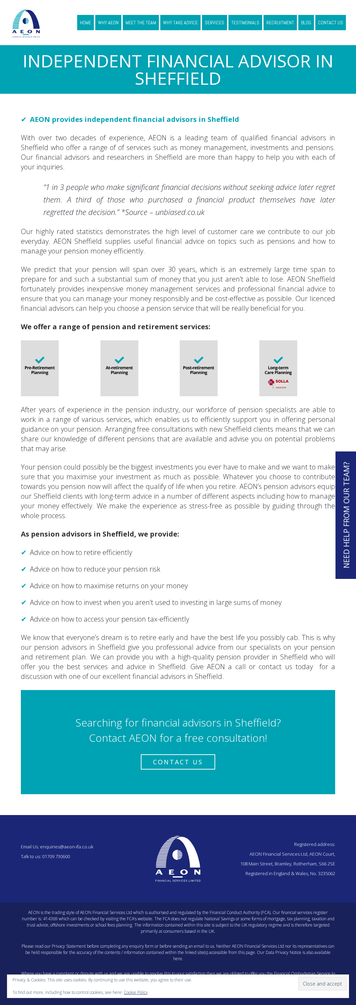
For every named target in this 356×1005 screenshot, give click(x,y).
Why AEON (108, 22)
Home (85, 22)
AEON (40, 119)
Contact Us (330, 22)
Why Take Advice (180, 22)
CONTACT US (178, 762)
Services (214, 22)
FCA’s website (139, 919)
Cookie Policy (136, 992)
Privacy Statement (69, 946)
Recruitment (280, 22)
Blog (306, 22)
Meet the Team (141, 22)
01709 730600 (56, 856)
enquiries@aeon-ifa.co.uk (66, 847)
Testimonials (245, 22)
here (177, 959)
